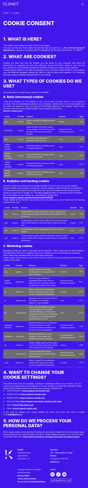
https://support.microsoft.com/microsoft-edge (41, 401)
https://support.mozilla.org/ (32, 398)
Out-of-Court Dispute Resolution (31, 482)
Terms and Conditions (26, 479)
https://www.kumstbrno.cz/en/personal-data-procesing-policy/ (51, 437)
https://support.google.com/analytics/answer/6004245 (28, 197)
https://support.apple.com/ (25, 408)
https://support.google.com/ (33, 394)
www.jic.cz (54, 462)
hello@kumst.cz (15, 414)
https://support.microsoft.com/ (36, 391)
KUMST (6, 13)
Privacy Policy (23, 476)
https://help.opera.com (23, 405)
